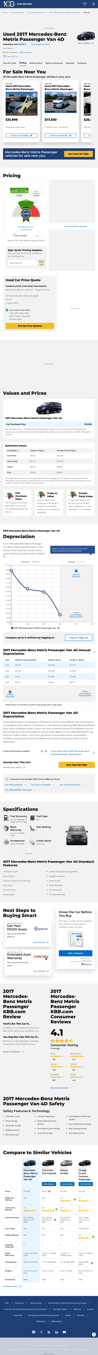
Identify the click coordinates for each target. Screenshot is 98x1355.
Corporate (18, 1315)
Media (68, 1315)
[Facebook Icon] (33, 1332)
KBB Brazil (40, 1321)
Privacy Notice (36, 1303)
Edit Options (8, 48)
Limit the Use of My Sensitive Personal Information (25, 1309)
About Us (77, 1309)
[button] (28, 934)
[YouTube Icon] (64, 1332)
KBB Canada (56, 1321)
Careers (90, 1309)
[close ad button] (94, 1334)
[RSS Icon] (49, 1332)
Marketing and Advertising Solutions (43, 1315)
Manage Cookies (60, 1309)
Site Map (80, 1315)
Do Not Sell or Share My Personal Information (67, 1303)
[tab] (10, 63)
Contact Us (19, 1303)
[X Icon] (41, 1332)
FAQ (7, 1303)
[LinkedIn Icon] (56, 1332)
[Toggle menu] (93, 4)
